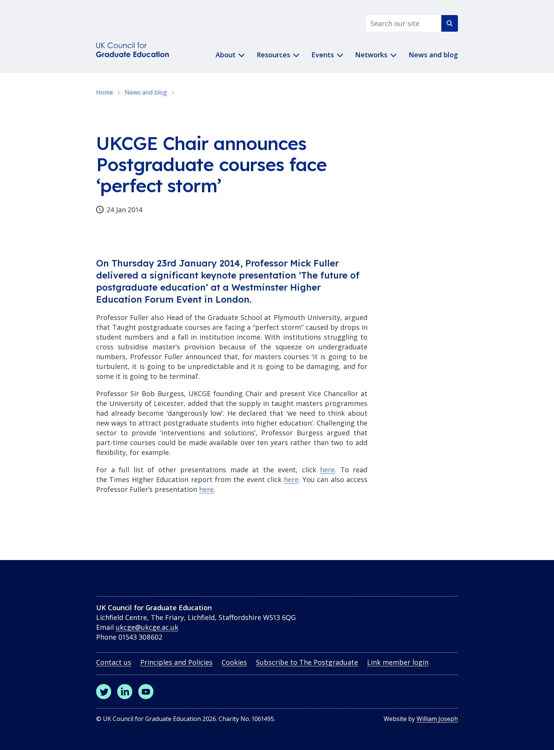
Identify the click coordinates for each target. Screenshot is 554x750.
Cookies (234, 662)
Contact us (113, 662)
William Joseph (437, 719)
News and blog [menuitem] (433, 54)
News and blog (146, 92)
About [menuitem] (226, 54)
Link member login (398, 662)
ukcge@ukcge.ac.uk (147, 627)
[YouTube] (145, 691)
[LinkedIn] (124, 691)
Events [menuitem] (322, 54)
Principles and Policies (176, 662)
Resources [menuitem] (273, 54)
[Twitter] (103, 691)
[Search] (449, 23)
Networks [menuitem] (371, 54)
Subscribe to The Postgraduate (307, 662)
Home (104, 92)
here (327, 469)
